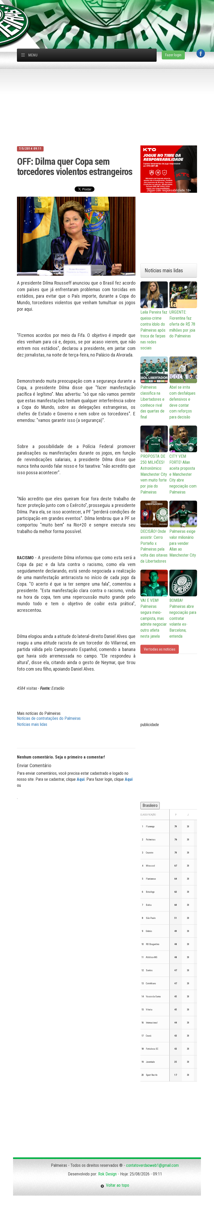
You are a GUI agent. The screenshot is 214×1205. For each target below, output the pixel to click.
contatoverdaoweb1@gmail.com (152, 1165)
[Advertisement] (110, 12)
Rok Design (107, 1174)
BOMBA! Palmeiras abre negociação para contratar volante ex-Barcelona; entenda (182, 618)
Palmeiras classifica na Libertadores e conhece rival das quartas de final (152, 402)
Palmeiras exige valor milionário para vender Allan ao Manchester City (182, 543)
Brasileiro (150, 805)
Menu (33, 55)
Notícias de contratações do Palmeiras (49, 718)
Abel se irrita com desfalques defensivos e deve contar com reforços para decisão (182, 402)
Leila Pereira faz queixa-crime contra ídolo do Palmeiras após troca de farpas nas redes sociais (153, 330)
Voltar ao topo (116, 1185)
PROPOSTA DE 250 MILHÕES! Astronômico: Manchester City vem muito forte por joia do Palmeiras (153, 474)
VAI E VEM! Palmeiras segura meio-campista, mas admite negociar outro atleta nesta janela (153, 618)
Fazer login (173, 55)
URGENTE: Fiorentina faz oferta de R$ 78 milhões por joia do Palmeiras (182, 324)
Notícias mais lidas (32, 724)
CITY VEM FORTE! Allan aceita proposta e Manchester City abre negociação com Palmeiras (183, 474)
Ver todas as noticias (159, 649)
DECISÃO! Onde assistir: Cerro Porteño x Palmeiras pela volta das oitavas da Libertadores (154, 546)
